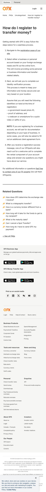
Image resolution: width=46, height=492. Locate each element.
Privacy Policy (8, 434)
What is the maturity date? (17, 219)
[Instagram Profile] (35, 296)
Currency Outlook (29, 351)
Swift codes (7, 371)
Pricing (26, 339)
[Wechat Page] (24, 296)
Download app (8, 388)
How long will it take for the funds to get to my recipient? (24, 214)
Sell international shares (11, 409)
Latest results (28, 423)
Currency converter (10, 351)
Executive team (8, 445)
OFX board (7, 442)
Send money (8, 385)
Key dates (27, 427)
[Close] (35, 477)
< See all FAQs (9, 236)
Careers (6, 448)
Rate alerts (7, 364)
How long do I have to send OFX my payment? (21, 228)
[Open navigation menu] (41, 9)
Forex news (27, 357)
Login (34, 8)
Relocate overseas (9, 397)
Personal (17, 2)
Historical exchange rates (12, 357)
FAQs (11, 15)
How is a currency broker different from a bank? (23, 208)
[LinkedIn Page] (13, 296)
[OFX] (7, 8)
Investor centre (29, 420)
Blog (25, 354)
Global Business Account (11, 326)
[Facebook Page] (8, 296)
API (25, 382)
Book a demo (32, 315)
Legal (5, 423)
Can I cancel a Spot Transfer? (18, 223)
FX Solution (7, 337)
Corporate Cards (9, 333)
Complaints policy (9, 430)
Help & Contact (20, 315)
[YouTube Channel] (29, 296)
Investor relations (29, 430)
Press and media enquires (32, 385)
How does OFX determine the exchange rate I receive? (24, 198)
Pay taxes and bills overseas (12, 401)
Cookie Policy (11, 490)
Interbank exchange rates (12, 354)
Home (5, 15)
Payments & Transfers (11, 330)
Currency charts (9, 368)
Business (7, 2)
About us (6, 420)
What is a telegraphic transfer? (18, 203)
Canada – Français (9, 427)
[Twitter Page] (19, 296)
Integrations (27, 335)
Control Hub (7, 340)
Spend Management (30, 326)
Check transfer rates (10, 361)
